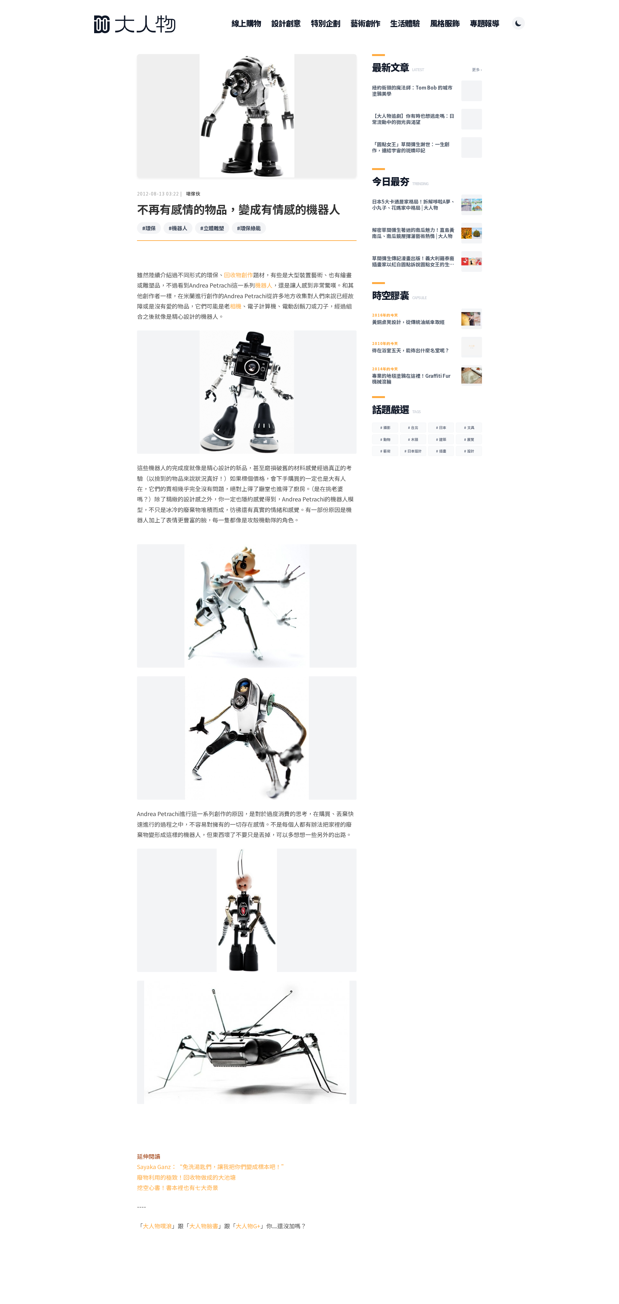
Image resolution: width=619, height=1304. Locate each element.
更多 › (477, 69)
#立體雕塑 (212, 228)
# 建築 (441, 439)
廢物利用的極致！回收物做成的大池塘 (186, 1177)
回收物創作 (238, 275)
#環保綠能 (249, 228)
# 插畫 (441, 450)
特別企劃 (325, 23)
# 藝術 (385, 450)
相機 (235, 306)
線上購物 (246, 23)
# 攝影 (385, 427)
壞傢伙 (193, 193)
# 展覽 (469, 439)
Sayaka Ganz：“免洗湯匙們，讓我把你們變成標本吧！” (212, 1166)
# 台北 (413, 427)
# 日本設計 (413, 450)
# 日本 (441, 427)
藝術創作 (365, 23)
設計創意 (285, 23)
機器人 (263, 285)
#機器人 (178, 228)
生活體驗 (404, 23)
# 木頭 (413, 439)
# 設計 (469, 450)
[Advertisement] (247, 1256)
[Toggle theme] (518, 23)
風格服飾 (444, 23)
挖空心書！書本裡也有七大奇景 (177, 1187)
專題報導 (484, 23)
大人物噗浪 (157, 1226)
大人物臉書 (203, 1226)
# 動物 (385, 439)
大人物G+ (248, 1226)
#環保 (149, 228)
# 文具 (469, 427)
